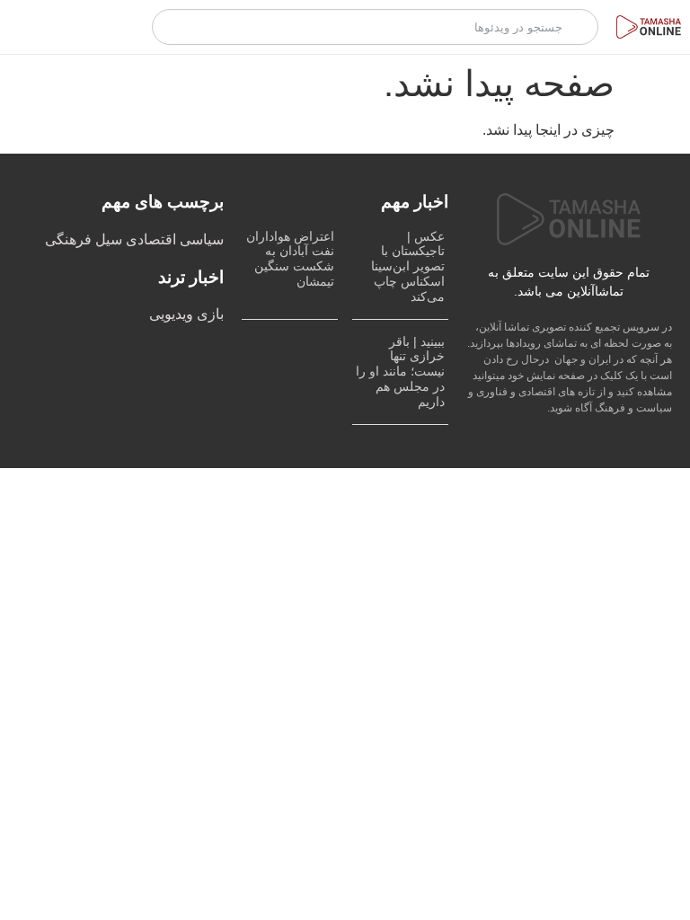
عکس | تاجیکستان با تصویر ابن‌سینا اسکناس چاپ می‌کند (408, 266)
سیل (107, 239)
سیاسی (200, 239)
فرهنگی (68, 239)
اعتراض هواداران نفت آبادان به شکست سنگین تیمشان (290, 258)
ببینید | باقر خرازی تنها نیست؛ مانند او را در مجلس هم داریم (400, 371)
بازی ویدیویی (186, 314)
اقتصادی (149, 239)
